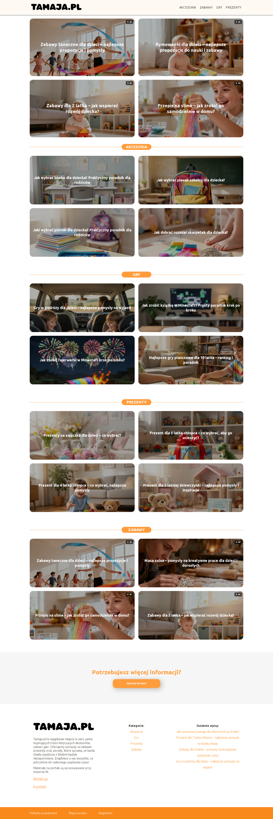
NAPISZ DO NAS (136, 683)
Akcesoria (187, 7)
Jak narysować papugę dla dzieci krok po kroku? (207, 731)
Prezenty (233, 7)
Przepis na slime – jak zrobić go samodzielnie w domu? (191, 108)
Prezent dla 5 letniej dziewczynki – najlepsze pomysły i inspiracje (191, 487)
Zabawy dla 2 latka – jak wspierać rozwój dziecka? (82, 108)
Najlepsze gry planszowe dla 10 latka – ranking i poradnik (191, 360)
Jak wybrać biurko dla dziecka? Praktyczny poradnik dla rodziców (82, 180)
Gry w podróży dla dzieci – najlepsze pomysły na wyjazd (82, 308)
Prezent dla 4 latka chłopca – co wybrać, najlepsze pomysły (82, 487)
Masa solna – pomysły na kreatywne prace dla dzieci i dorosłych (190, 562)
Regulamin (105, 813)
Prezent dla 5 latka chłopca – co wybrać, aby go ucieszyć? (191, 435)
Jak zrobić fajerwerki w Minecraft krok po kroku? (82, 360)
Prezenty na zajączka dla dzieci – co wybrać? (82, 435)
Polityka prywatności (43, 813)
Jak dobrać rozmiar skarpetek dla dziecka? (191, 232)
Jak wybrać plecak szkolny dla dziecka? (191, 180)
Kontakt (39, 787)
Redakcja (40, 779)
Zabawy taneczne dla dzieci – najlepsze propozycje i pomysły (82, 47)
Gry (219, 7)
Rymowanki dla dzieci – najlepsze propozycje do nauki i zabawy (191, 47)
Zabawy (206, 7)
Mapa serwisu (78, 813)
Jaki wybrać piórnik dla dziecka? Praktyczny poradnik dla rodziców (82, 232)
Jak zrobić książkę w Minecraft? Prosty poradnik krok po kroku (191, 307)
